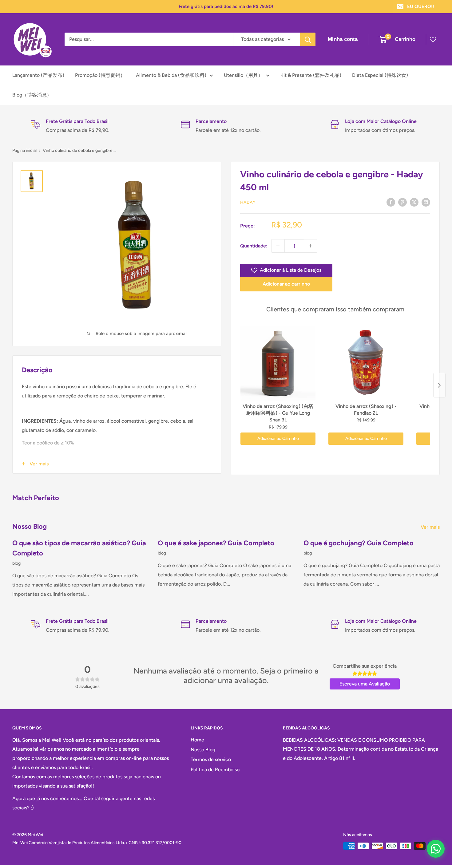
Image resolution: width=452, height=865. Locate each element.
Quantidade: (254, 246)
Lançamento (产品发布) (38, 75)
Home (197, 740)
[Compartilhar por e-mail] (426, 202)
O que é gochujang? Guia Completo (358, 543)
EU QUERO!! (420, 6)
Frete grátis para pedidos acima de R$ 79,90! (226, 6)
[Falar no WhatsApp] (436, 849)
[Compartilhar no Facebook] (391, 202)
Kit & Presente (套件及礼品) (310, 75)
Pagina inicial (24, 150)
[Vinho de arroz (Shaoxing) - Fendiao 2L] (365, 363)
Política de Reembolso (215, 769)
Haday (248, 202)
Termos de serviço (211, 759)
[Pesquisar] (307, 39)
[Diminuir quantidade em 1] (278, 245)
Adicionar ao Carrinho (278, 438)
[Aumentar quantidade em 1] (310, 245)
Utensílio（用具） (243, 75)
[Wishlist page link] (433, 39)
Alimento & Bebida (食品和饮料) (171, 75)
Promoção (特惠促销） (100, 75)
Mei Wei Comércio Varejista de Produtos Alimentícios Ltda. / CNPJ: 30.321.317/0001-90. (97, 842)
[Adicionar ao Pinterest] (402, 202)
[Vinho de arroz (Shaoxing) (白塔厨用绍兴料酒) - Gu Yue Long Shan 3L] (277, 363)
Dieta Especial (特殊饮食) (380, 75)
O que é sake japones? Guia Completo (216, 543)
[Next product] (439, 385)
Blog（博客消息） (32, 95)
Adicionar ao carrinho (286, 284)
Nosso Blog (203, 749)
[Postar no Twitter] (414, 202)
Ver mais (431, 527)
